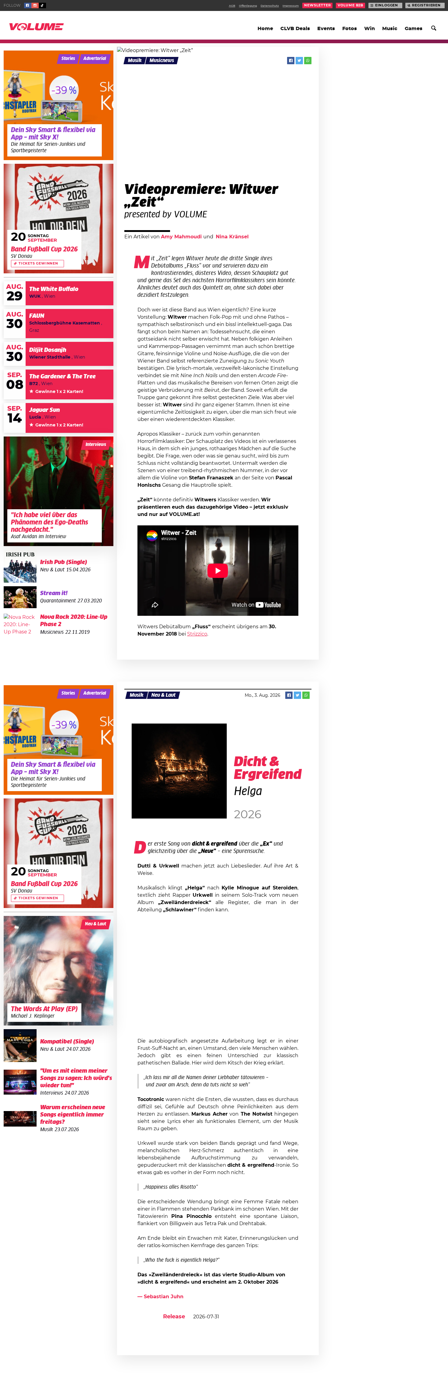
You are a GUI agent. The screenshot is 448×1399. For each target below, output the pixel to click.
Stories (68, 59)
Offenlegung (248, 6)
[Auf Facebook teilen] (290, 60)
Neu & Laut (163, 695)
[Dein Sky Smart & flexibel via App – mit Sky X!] (58, 105)
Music (389, 28)
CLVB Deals (295, 28)
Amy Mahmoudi (182, 236)
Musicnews (162, 60)
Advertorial (95, 59)
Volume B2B (350, 5)
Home (265, 28)
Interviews (96, 445)
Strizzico (197, 634)
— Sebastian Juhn (160, 1296)
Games (413, 28)
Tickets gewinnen (38, 263)
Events (326, 28)
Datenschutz (270, 6)
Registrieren (426, 5)
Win (369, 28)
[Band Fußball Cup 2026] (58, 218)
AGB (232, 6)
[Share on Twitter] (299, 60)
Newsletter (317, 5)
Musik (135, 60)
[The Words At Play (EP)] (58, 971)
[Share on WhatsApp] (307, 60)
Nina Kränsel (232, 236)
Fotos (349, 28)
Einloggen (386, 5)
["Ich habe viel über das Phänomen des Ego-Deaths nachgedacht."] (58, 491)
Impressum (291, 6)
